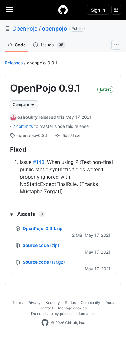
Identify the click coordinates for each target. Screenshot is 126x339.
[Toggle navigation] (9, 9)
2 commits (23, 126)
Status (70, 302)
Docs (109, 302)
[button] (63, 214)
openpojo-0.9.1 (42, 62)
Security (53, 302)
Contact (46, 308)
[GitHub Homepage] (45, 323)
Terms (17, 302)
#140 (38, 162)
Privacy (34, 302)
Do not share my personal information (63, 313)
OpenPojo (25, 28)
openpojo (54, 28)
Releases (14, 62)
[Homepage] (63, 10)
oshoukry (27, 117)
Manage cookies (72, 308)
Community (90, 302)
